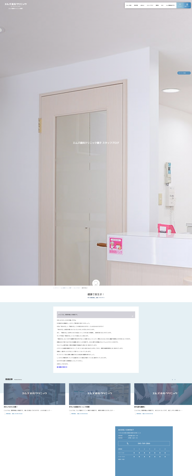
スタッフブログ (150, 5)
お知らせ (142, 5)
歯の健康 (59, 367)
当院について (187, 6)
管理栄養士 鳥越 (94, 297)
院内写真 (136, 5)
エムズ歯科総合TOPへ (170, 5)
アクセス (180, 6)
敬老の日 (64, 367)
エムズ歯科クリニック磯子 (66, 287)
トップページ (56, 287)
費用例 (157, 5)
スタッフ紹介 (129, 5)
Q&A (162, 5)
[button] (173, 378)
